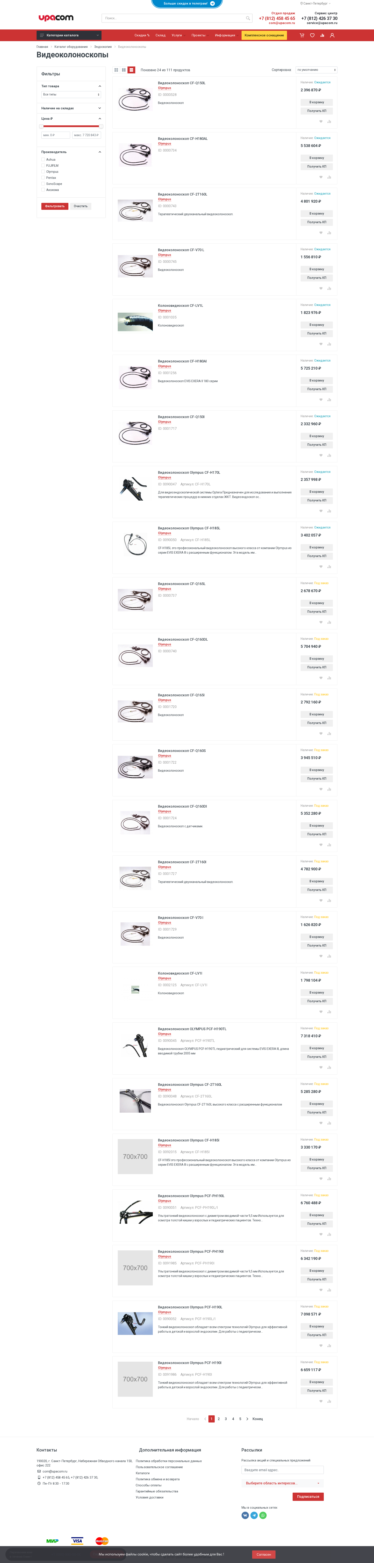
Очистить (81, 206)
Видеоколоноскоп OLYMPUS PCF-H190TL (192, 1029)
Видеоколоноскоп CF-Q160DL (183, 639)
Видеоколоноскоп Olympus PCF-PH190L (191, 1196)
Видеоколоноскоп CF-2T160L (182, 194)
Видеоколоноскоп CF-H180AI (182, 361)
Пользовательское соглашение (159, 1467)
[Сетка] (116, 69)
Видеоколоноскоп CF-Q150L (182, 83)
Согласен (264, 1554)
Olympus (164, 88)
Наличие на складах (57, 108)
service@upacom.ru (322, 23)
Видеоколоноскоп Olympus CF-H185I (188, 1140)
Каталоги (143, 1473)
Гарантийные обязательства (157, 1491)
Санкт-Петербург (315, 3)
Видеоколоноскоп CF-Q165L (182, 584)
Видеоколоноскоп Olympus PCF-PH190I (191, 1251)
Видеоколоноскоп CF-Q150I (181, 417)
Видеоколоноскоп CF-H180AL (183, 139)
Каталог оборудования (71, 46)
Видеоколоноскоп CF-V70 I (180, 918)
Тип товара (50, 86)
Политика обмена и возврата (158, 1479)
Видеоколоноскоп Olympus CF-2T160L (190, 1085)
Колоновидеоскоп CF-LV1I (180, 973)
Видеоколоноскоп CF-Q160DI (182, 806)
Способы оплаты (148, 1485)
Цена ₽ (47, 119)
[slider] (41, 126)
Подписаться (308, 1497)
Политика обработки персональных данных (169, 1461)
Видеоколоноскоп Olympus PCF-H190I (189, 1363)
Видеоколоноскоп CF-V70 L (181, 250)
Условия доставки (149, 1497)
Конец (258, 1419)
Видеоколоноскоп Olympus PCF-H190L (190, 1307)
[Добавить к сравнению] (329, 121)
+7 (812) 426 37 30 (319, 18)
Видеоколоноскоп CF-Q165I (181, 695)
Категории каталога (63, 35)
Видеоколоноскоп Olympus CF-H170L (189, 472)
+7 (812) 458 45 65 (277, 18)
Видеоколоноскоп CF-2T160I (182, 862)
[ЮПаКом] (56, 18)
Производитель (54, 152)
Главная (42, 46)
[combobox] (283, 1483)
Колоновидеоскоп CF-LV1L (180, 306)
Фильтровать (55, 206)
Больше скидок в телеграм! (187, 3)
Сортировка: (282, 70)
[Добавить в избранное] (321, 121)
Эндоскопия (103, 46)
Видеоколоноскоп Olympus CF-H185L (189, 528)
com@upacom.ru (282, 23)
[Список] (131, 69)
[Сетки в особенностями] (124, 69)
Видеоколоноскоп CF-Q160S (182, 751)
